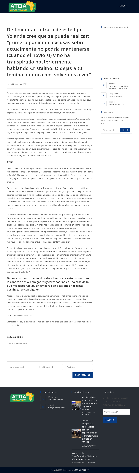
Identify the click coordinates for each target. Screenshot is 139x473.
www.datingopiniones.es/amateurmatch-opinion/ (29, 231)
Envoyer (109, 420)
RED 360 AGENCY (82, 470)
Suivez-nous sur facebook (116, 27)
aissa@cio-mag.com (116, 104)
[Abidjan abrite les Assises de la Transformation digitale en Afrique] (76, 405)
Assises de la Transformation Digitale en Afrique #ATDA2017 (84, 456)
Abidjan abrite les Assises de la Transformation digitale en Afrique (90, 403)
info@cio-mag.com (56, 407)
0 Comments (86, 414)
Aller (125, 130)
